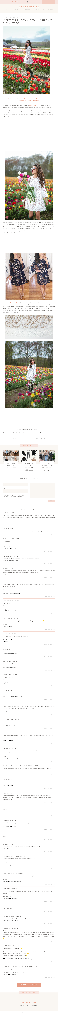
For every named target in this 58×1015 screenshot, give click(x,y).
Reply (53, 539)
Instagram (5, 646)
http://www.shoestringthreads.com (11, 598)
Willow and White (7, 631)
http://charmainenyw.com (9, 979)
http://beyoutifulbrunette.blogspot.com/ (13, 763)
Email (4, 493)
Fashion (6, 9)
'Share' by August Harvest (9, 645)
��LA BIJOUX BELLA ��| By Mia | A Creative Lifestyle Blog (17, 964)
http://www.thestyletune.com (10, 658)
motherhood (27, 9)
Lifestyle (15, 9)
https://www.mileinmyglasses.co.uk (11, 871)
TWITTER (19, 553)
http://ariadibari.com (8, 790)
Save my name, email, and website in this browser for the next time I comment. (14, 501)
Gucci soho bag (23, 104)
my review (45, 102)
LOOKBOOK (26, 553)
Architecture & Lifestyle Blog (17, 977)
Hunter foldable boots (35, 102)
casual (14, 443)
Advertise (28, 1010)
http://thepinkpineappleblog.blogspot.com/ (13, 616)
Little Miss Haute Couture (12, 565)
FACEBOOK (5, 553)
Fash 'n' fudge (6, 853)
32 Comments (14, 17)
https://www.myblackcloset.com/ (11, 831)
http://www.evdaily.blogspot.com (11, 730)
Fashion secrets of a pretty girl (10, 552)
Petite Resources (48, 9)
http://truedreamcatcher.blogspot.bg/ (12, 886)
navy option (25, 308)
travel (37, 9)
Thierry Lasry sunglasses (32, 104)
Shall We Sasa (6, 818)
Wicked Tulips (33, 110)
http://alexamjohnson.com (9, 672)
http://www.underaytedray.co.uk (10, 903)
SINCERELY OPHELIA (8, 746)
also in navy (26, 102)
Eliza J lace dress (14, 102)
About (22, 1010)
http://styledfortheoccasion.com (10, 925)
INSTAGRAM (13, 553)
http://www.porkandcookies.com (16, 701)
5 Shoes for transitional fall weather (11, 470)
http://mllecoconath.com (9, 688)
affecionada (8, 717)
